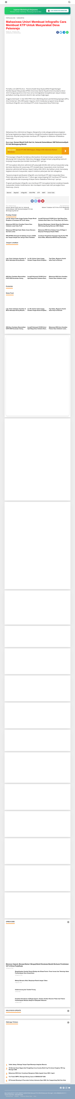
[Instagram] (39, 201)
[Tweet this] (60, 32)
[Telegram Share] (64, 32)
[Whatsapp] (67, 32)
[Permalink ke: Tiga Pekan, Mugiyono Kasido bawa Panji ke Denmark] (59, 251)
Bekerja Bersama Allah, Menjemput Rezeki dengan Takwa (31, 980)
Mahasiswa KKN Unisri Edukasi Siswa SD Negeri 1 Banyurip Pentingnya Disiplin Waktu (52, 230)
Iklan (35, 1096)
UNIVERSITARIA (17, 33)
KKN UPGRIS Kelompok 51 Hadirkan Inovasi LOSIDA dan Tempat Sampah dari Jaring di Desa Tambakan (21, 236)
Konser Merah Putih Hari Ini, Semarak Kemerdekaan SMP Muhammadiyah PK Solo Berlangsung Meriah (19, 208)
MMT (43, 192)
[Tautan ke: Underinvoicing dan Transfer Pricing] (10, 992)
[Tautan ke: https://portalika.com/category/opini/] (68, 922)
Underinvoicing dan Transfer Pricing (25, 989)
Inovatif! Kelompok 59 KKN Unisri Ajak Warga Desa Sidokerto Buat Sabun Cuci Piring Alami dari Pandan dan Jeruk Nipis (53, 219)
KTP (38, 192)
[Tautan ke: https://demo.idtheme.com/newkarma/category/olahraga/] (68, 1022)
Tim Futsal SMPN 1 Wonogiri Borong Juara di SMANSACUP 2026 (27, 1076)
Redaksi (17, 1096)
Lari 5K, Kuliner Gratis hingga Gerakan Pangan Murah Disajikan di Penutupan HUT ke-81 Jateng (21, 219)
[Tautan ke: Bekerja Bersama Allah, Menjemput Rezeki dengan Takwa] (10, 983)
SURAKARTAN (9, 33)
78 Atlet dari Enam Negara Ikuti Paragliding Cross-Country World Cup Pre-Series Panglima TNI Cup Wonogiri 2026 (37, 1068)
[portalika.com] (38, 2)
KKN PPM (32, 192)
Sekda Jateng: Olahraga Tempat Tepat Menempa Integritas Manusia (28, 1064)
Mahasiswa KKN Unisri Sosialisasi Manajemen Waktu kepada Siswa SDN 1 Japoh (32, 1073)
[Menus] (6, 2)
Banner (9, 192)
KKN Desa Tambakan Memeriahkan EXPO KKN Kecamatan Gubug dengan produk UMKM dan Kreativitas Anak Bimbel (16, 277)
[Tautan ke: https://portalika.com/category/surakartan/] (68, 1011)
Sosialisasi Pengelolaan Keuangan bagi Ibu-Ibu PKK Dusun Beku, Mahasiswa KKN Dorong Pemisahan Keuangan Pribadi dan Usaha (53, 236)
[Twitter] (35, 201)
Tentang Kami (9, 1096)
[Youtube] (42, 201)
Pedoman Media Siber (26, 1096)
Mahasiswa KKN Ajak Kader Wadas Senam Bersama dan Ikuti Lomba (20, 230)
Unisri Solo (51, 192)
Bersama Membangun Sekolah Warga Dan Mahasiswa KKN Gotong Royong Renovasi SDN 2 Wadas (53, 225)
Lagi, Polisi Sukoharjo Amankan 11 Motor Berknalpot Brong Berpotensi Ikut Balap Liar (16, 259)
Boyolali (16, 192)
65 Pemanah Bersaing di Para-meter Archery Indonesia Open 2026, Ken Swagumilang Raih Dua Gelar (37, 1080)
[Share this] (57, 32)
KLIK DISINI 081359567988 (57, 11)
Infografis (24, 192)
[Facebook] (32, 201)
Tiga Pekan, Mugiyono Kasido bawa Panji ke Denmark (57, 259)
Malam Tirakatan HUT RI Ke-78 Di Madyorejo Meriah (55, 207)
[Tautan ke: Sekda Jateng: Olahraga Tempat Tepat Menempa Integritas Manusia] (37, 1043)
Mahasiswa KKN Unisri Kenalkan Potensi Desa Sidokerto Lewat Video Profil (19, 225)
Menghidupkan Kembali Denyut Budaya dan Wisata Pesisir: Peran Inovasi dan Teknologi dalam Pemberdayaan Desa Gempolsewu (42, 972)
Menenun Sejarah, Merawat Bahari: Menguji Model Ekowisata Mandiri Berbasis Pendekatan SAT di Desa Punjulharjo (37, 965)
